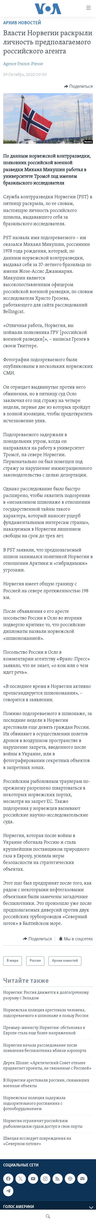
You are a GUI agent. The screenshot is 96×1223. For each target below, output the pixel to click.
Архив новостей (22, 23)
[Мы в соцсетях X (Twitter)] (20, 1179)
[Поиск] (48, 1216)
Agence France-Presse (23, 64)
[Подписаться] (82, 1179)
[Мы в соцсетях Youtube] (33, 1179)
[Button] (78, 86)
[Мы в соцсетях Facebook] (8, 1179)
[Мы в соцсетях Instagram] (45, 1179)
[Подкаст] (70, 1179)
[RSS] (58, 1179)
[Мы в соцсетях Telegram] (8, 1191)
